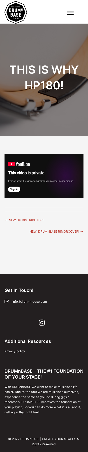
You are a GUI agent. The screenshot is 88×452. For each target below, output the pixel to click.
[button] (42, 322)
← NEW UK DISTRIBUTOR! (24, 220)
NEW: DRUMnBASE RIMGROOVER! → (56, 231)
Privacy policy (15, 351)
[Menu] (70, 13)
